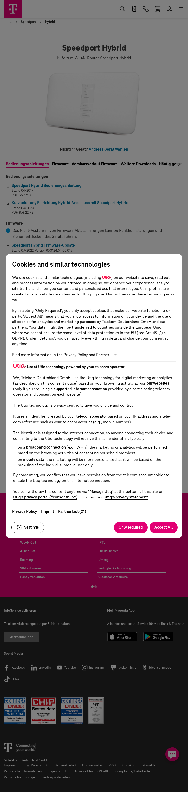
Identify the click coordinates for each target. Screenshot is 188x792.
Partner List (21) (72, 511)
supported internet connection (80, 388)
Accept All (163, 527)
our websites (158, 383)
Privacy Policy (24, 511)
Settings (31, 527)
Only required (131, 527)
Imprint (47, 511)
